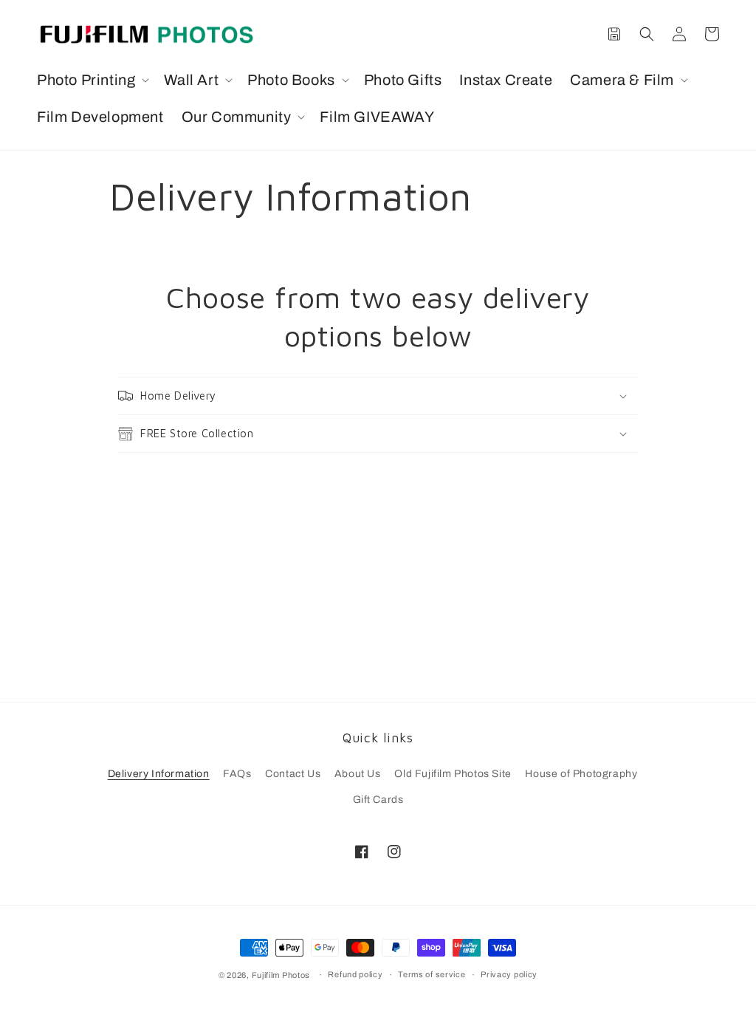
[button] (91, 79)
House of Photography (581, 773)
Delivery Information (159, 773)
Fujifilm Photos (281, 975)
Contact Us (292, 773)
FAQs (237, 773)
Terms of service (431, 974)
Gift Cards (378, 799)
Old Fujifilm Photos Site (452, 773)
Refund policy (355, 974)
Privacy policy (509, 974)
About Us (357, 773)
